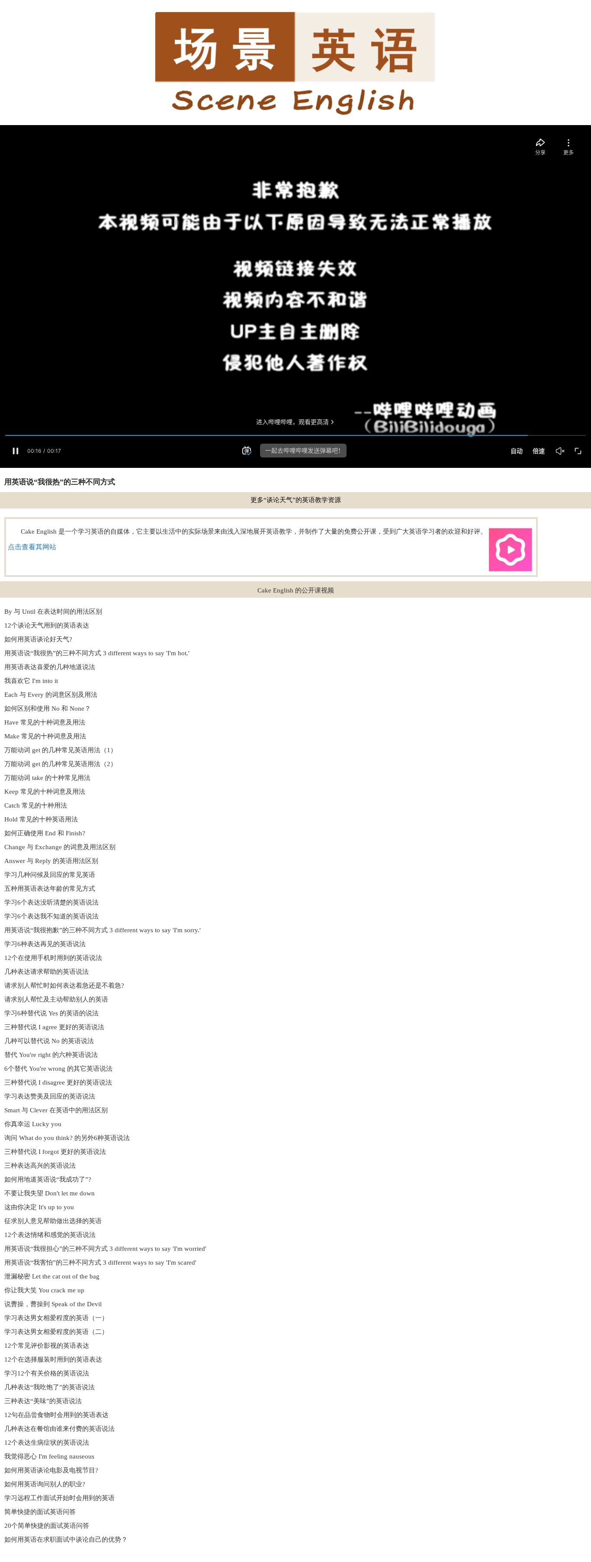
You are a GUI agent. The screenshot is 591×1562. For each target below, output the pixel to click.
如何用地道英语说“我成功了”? (47, 1179)
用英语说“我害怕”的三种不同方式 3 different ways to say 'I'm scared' (100, 1262)
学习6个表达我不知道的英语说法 (51, 916)
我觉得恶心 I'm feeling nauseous (49, 1456)
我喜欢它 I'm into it (31, 680)
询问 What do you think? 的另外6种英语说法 (67, 1137)
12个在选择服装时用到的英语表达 (53, 1359)
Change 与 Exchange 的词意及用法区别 (60, 847)
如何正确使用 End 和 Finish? (44, 833)
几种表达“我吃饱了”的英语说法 (49, 1387)
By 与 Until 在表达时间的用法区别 (53, 611)
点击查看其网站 (32, 547)
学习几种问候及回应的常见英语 (49, 874)
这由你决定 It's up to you (39, 1207)
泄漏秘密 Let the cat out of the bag (52, 1276)
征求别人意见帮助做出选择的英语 (53, 1220)
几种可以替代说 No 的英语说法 (49, 1040)
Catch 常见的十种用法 (35, 805)
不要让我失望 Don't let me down (49, 1193)
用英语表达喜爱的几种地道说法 (49, 666)
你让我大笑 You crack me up (44, 1290)
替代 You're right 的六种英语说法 (51, 1054)
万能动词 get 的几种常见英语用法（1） (60, 750)
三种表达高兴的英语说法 (40, 1165)
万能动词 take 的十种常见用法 (47, 777)
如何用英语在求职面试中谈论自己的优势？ (66, 1539)
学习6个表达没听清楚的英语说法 (51, 902)
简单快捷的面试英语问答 (40, 1511)
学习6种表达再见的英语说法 (45, 943)
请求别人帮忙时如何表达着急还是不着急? (64, 985)
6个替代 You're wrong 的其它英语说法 (58, 1068)
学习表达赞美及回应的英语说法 (49, 1096)
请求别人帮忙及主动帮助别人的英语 (56, 999)
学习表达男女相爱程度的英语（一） (56, 1317)
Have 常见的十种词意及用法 (44, 722)
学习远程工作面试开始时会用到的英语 (59, 1497)
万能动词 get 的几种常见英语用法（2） (60, 763)
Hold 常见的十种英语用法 (41, 819)
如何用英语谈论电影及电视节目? (51, 1470)
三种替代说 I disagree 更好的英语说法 (58, 1082)
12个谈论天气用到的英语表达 (46, 625)
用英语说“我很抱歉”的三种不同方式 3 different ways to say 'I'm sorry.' (102, 930)
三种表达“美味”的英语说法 (43, 1401)
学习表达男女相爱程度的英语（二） (56, 1331)
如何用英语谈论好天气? (38, 639)
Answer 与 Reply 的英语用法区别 (51, 860)
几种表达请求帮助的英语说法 (46, 971)
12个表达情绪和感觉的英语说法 (50, 1234)
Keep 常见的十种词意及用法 (44, 791)
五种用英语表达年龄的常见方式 (49, 888)
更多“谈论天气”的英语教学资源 (296, 499)
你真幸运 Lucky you (32, 1124)
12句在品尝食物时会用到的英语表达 (56, 1414)
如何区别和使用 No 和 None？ (47, 708)
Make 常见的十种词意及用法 (45, 736)
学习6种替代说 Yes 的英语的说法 (51, 1013)
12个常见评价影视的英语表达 (46, 1345)
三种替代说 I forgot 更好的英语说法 (55, 1151)
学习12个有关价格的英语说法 (46, 1373)
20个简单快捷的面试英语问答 (46, 1525)
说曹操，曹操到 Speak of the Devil (53, 1304)
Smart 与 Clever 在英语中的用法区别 (56, 1110)
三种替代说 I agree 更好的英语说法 (54, 1027)
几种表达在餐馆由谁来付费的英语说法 (59, 1428)
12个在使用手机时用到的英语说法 (53, 957)
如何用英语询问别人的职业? (44, 1484)
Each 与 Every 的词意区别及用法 (50, 694)
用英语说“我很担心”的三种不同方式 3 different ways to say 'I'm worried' (105, 1248)
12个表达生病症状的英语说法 (46, 1442)
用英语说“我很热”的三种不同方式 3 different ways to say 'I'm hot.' (97, 653)
